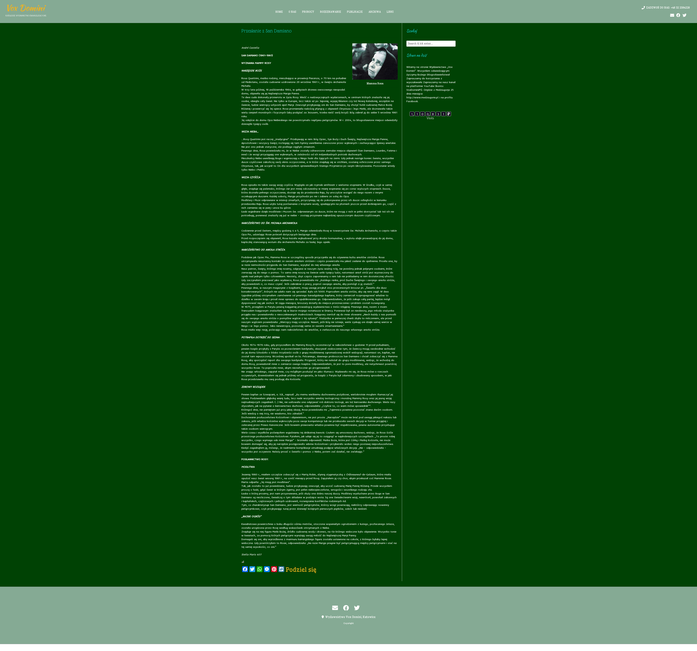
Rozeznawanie (330, 11)
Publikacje (355, 11)
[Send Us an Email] (672, 15)
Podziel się (301, 569)
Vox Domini (24, 8)
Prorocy (308, 11)
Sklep (393, 647)
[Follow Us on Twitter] (684, 15)
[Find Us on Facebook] (678, 15)
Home (279, 11)
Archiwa (374, 11)
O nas (292, 11)
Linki (390, 11)
